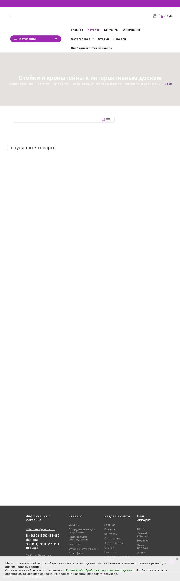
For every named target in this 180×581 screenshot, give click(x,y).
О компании (131, 29)
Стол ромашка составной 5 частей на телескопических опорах (63, 373)
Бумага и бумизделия (83, 548)
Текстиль (75, 544)
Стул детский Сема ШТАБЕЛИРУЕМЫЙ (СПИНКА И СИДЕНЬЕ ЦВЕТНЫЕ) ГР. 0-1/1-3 (77, 197)
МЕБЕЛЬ (74, 524)
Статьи (103, 38)
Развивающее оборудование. (79, 538)
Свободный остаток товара (91, 48)
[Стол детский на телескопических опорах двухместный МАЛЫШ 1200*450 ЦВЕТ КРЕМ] (90, 232)
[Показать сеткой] (103, 119)
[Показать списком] (108, 120)
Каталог (94, 29)
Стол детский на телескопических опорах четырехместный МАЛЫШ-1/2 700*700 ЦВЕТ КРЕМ (87, 314)
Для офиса (76, 553)
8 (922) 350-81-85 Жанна (43, 537)
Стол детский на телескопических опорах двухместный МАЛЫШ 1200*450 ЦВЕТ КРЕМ (82, 255)
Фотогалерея (81, 38)
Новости (119, 38)
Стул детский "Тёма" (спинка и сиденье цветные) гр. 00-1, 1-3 (62, 490)
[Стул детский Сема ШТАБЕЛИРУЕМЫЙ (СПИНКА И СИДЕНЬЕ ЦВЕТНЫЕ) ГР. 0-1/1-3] (90, 173)
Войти (141, 528)
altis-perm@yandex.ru (40, 529)
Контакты (111, 29)
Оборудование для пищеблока (82, 531)
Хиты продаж (142, 546)
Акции (141, 552)
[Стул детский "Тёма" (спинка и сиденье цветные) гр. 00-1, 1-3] (90, 467)
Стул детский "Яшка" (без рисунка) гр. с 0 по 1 (49, 432)
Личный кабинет (143, 534)
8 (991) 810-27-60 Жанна (42, 546)
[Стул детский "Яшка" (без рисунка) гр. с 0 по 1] (90, 408)
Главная (77, 29)
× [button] (176, 559)
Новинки (143, 540)
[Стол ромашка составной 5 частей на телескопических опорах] (90, 349)
